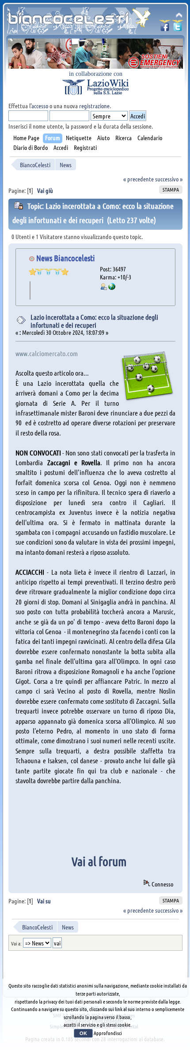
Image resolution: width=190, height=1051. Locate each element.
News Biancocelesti (65, 258)
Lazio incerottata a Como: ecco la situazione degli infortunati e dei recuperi (94, 321)
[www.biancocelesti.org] (111, 287)
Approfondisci (108, 1032)
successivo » (168, 179)
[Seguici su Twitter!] (177, 28)
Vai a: (16, 943)
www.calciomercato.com (46, 353)
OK (83, 1033)
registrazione (94, 106)
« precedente (138, 179)
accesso (39, 106)
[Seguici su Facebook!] (165, 28)
